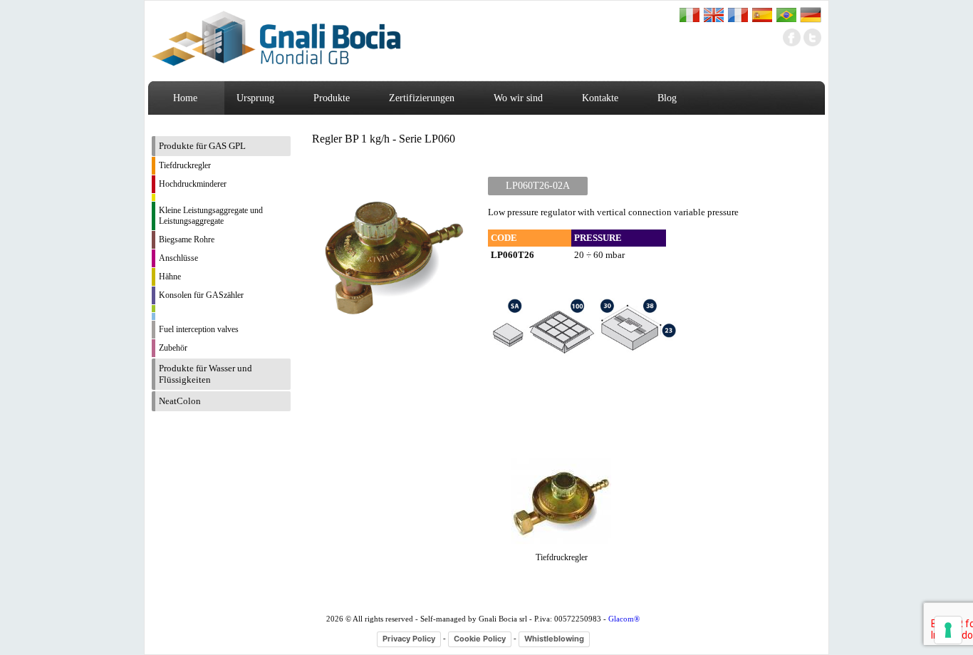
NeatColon (180, 401)
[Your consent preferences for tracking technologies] (948, 630)
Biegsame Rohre (186, 239)
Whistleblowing (554, 639)
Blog (667, 98)
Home (185, 98)
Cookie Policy (480, 639)
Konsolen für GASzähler (201, 295)
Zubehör (173, 348)
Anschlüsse (178, 258)
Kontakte (600, 98)
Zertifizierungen (421, 98)
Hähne (170, 277)
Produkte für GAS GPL (202, 145)
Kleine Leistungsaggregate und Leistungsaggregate (211, 215)
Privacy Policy (409, 639)
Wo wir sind (518, 98)
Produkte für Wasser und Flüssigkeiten (205, 374)
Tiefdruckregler (185, 165)
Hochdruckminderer (193, 184)
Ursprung (255, 98)
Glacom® (624, 618)
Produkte (331, 98)
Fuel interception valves (199, 329)
